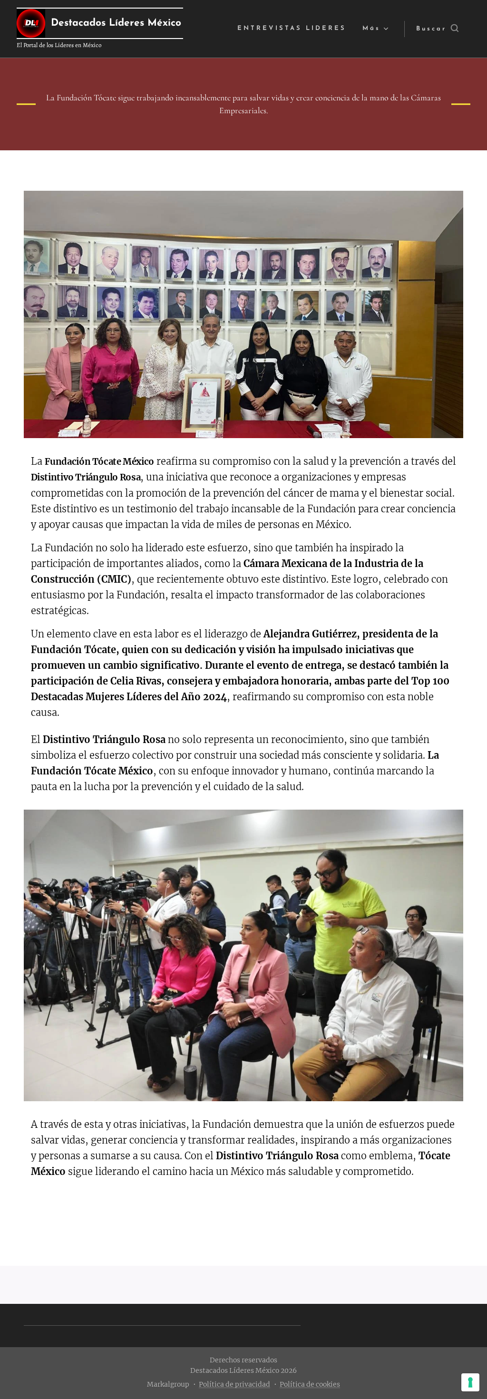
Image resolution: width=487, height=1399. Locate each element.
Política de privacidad (234, 1384)
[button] (437, 29)
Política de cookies (310, 1384)
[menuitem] (291, 29)
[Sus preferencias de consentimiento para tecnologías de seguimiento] (470, 1382)
